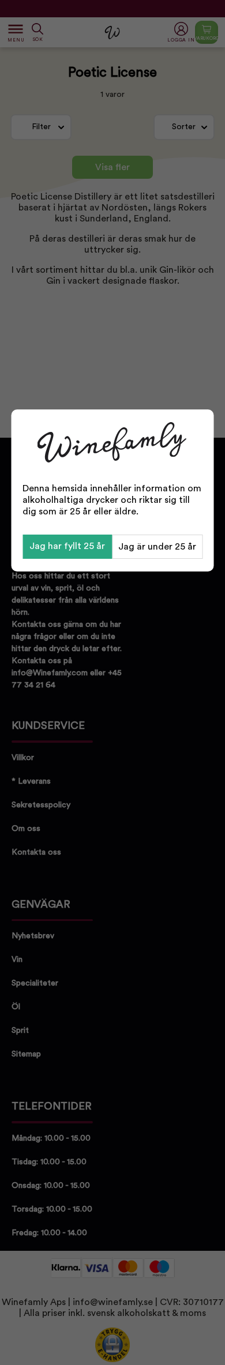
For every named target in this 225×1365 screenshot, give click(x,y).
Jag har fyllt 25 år (67, 546)
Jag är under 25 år (157, 546)
